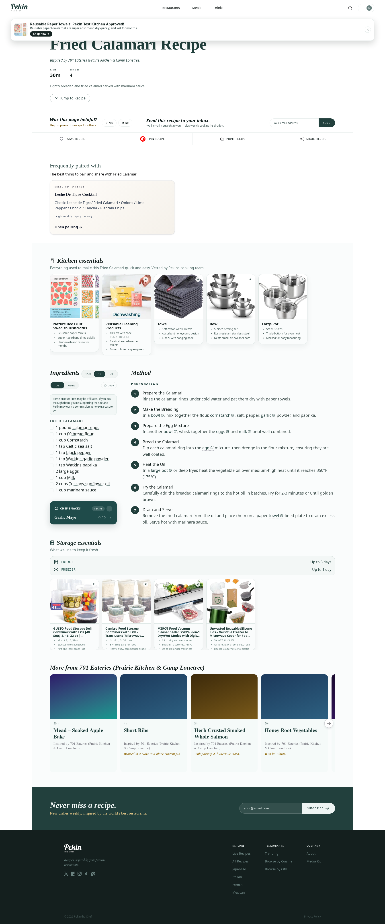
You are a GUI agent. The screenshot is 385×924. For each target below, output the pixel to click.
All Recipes (240, 861)
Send (326, 122)
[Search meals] (350, 8)
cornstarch (220, 415)
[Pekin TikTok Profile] (86, 874)
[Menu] (366, 8)
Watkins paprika (81, 465)
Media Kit (314, 861)
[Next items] (328, 723)
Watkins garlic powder (87, 458)
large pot (159, 470)
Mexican (238, 892)
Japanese (239, 869)
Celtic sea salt (79, 446)
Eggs (74, 471)
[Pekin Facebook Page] (73, 874)
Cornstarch (77, 440)
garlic (266, 415)
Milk (71, 477)
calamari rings (85, 427)
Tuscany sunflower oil (89, 483)
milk (243, 431)
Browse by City (276, 869)
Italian (237, 877)
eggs (220, 431)
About (311, 853)
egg (205, 447)
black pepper (78, 452)
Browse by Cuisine (278, 861)
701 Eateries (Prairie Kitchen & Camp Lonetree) (104, 60)
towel (274, 515)
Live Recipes (241, 853)
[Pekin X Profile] (66, 874)
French (237, 885)
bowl (155, 415)
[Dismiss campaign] (368, 30)
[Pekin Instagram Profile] (80, 874)
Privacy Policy (312, 916)
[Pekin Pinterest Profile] (93, 874)
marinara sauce (81, 490)
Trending (272, 853)
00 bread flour (80, 433)
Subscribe (315, 808)
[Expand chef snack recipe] (109, 509)
